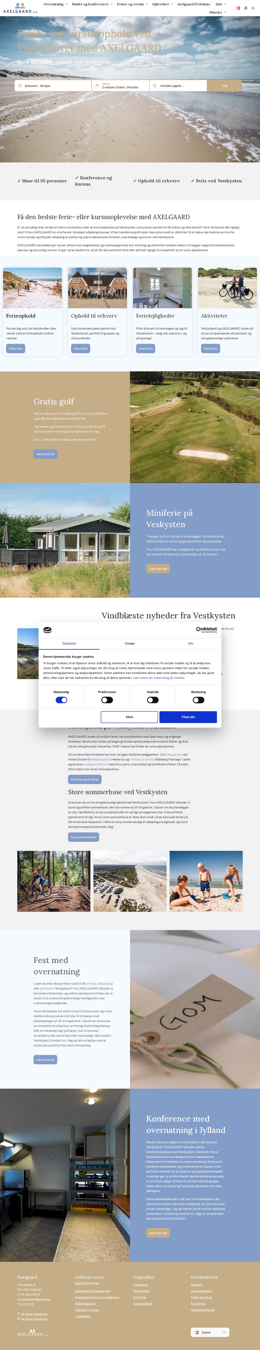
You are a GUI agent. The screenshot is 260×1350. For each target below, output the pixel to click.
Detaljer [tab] (130, 643)
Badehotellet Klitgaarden (92, 1291)
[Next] (238, 882)
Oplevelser (140, 1284)
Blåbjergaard (100, 759)
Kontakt (197, 1284)
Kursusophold (142, 1303)
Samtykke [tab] (69, 643)
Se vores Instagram (34, 1319)
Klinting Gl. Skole (142, 759)
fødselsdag (105, 983)
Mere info (16, 348)
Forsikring (198, 1303)
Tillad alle (188, 717)
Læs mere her (45, 454)
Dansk (206, 1332)
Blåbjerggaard (85, 1303)
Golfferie (139, 1297)
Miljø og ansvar (201, 1297)
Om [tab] (190, 643)
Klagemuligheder (203, 1310)
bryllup (91, 983)
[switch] (107, 700)
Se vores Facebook (34, 1314)
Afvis (129, 717)
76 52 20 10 (25, 1304)
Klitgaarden (173, 754)
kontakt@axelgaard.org (34, 1299)
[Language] (238, 8)
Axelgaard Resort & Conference (97, 1297)
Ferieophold (141, 1291)
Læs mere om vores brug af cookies (159, 677)
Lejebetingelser (201, 1291)
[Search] (253, 8)
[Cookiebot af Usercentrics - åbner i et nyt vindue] (199, 630)
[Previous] (22, 882)
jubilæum (46, 988)
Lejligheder (83, 1316)
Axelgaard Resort (96, 764)
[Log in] (245, 8)
